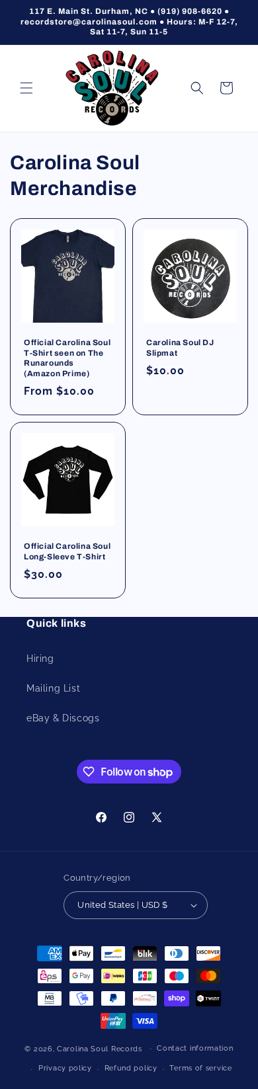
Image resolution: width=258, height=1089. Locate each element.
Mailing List (53, 688)
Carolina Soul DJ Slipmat (180, 348)
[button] (26, 87)
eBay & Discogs (62, 718)
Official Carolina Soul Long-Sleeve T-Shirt (67, 551)
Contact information (195, 1048)
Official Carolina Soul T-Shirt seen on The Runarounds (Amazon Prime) (67, 358)
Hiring (40, 658)
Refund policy (131, 1068)
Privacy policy (65, 1068)
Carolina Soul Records (99, 1048)
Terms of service (200, 1068)
